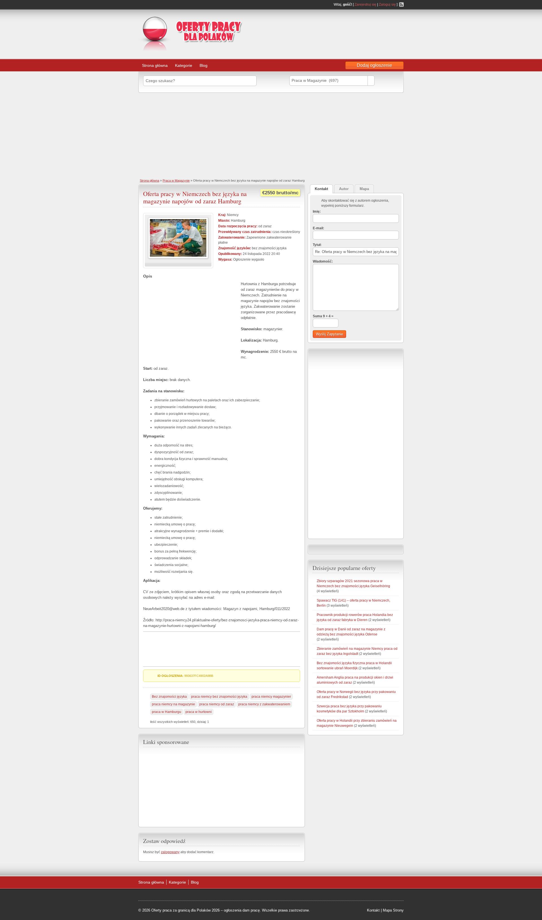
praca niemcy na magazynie (173, 704)
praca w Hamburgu (166, 712)
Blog (203, 65)
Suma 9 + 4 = (323, 316)
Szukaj (388, 80)
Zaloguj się (387, 4)
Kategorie (183, 65)
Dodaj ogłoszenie (374, 65)
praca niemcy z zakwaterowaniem (264, 704)
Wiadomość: (323, 261)
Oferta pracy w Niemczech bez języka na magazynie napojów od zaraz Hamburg (195, 197)
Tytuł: (317, 245)
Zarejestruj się (365, 4)
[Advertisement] (358, 26)
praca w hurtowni (198, 712)
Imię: (317, 212)
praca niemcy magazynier (271, 697)
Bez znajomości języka (169, 697)
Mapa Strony (393, 910)
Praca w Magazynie (176, 180)
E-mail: (318, 228)
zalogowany (170, 852)
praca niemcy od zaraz (216, 704)
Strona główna (155, 65)
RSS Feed (401, 4)
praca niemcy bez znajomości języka (219, 697)
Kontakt (373, 910)
